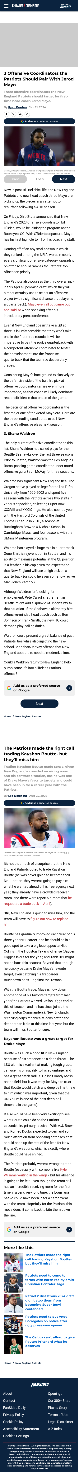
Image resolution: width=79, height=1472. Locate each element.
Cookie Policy (13, 1422)
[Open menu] (6, 5)
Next (63, 179)
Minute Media (22, 1446)
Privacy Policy (13, 1415)
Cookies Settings (16, 1436)
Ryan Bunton (17, 107)
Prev (15, 179)
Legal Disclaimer (60, 1422)
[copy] (27, 114)
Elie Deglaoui (17, 796)
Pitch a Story (57, 1408)
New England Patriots (28, 716)
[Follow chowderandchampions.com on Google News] (69, 688)
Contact (9, 1401)
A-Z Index (55, 1429)
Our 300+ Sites (59, 1401)
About (7, 1394)
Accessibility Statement (21, 1429)
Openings (55, 1394)
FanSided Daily (14, 1408)
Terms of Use (58, 1415)
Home (7, 716)
